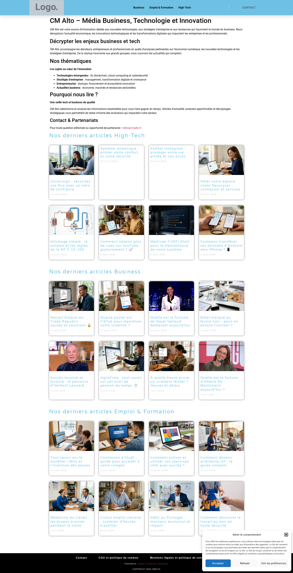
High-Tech (184, 7)
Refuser (245, 563)
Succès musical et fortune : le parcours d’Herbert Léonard (69, 382)
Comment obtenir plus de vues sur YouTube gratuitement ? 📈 (120, 245)
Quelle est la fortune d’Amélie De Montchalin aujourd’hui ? (219, 384)
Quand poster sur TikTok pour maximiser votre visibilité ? (121, 321)
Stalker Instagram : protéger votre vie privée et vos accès (168, 152)
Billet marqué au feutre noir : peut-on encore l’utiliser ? (219, 321)
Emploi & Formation (161, 7)
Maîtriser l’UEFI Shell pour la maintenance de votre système (170, 245)
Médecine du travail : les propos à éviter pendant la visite (70, 521)
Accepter (218, 563)
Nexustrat (163, 564)
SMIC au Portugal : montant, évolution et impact (170, 521)
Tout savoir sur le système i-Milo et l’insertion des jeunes (70, 461)
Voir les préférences (273, 563)
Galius (141, 564)
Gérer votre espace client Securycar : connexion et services (220, 185)
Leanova (151, 564)
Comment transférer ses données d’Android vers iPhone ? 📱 (221, 245)
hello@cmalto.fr (131, 128)
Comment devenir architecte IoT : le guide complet (216, 461)
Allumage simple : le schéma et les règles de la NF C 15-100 (69, 245)
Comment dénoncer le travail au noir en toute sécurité (220, 521)
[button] (286, 534)
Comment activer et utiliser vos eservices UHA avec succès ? (169, 461)
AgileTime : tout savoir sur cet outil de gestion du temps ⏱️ (121, 382)
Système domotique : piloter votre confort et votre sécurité (119, 152)
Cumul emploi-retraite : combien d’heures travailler (120, 521)
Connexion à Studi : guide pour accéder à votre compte (120, 461)
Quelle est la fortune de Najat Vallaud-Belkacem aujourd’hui (170, 321)
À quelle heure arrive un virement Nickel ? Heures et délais (169, 382)
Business (138, 7)
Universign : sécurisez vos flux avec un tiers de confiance (70, 185)
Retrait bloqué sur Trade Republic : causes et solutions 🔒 (71, 321)
